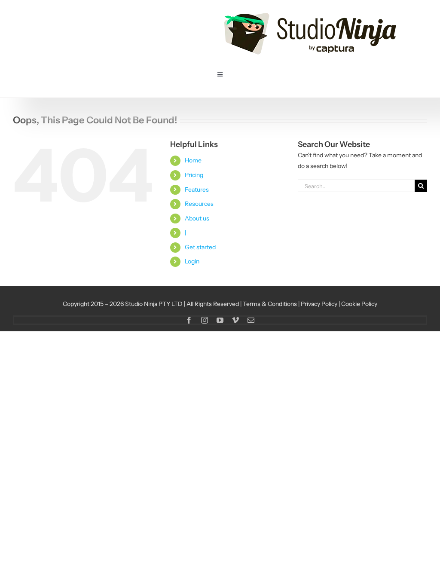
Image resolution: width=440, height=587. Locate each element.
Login (192, 261)
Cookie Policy (359, 304)
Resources (199, 204)
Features (197, 189)
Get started (200, 247)
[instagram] (204, 320)
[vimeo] (235, 320)
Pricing (194, 175)
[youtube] (220, 320)
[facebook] (189, 320)
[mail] (251, 320)
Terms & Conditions (270, 304)
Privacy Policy (319, 304)
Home (193, 160)
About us (197, 218)
